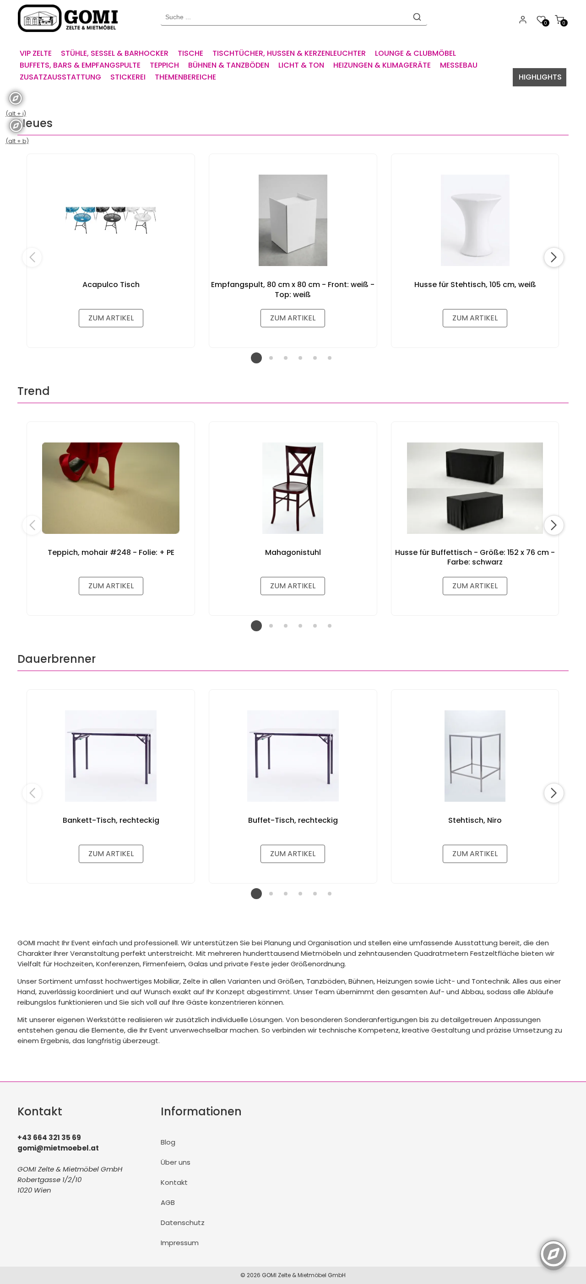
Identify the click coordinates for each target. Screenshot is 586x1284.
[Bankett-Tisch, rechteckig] (111, 756)
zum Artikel (111, 318)
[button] (554, 257)
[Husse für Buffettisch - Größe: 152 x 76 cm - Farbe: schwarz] (475, 488)
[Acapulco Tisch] (111, 220)
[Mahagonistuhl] (293, 488)
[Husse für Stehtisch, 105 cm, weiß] (475, 220)
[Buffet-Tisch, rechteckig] (293, 756)
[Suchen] (417, 17)
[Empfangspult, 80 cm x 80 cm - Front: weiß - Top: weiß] (293, 220)
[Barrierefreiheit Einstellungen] (553, 1248)
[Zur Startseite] (69, 34)
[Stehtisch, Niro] (475, 756)
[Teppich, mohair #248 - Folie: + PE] (111, 488)
